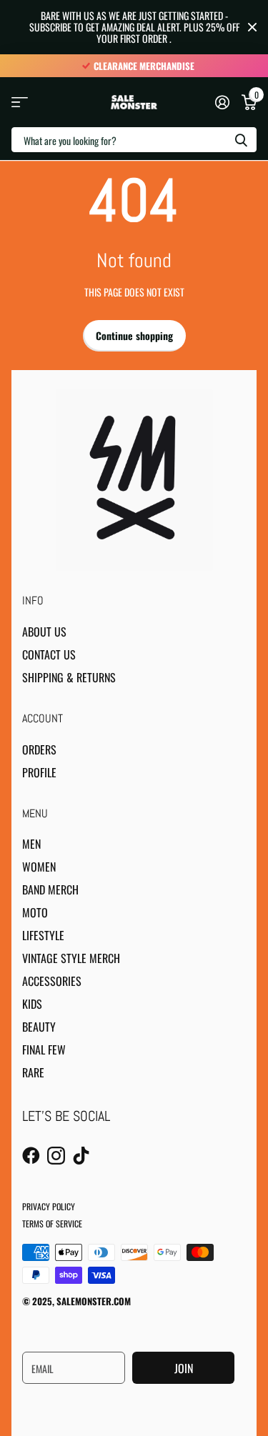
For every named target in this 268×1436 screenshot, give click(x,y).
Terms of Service (52, 1223)
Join (183, 1368)
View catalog (19, 102)
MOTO (35, 912)
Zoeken (241, 139)
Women (39, 866)
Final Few (44, 1049)
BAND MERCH (50, 889)
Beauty (39, 1026)
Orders (39, 749)
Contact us (49, 654)
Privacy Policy (48, 1206)
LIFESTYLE (43, 935)
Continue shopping (134, 335)
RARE (33, 1072)
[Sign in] (221, 102)
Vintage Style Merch (71, 958)
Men (31, 843)
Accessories (51, 980)
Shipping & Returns (69, 677)
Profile (39, 772)
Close (252, 27)
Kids (32, 1003)
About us (44, 631)
